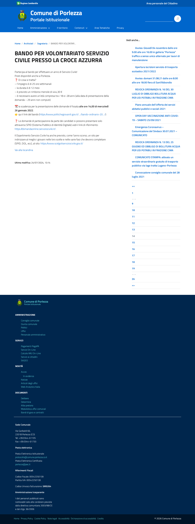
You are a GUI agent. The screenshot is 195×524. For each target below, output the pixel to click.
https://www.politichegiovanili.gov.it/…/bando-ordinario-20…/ (72, 114)
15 (133, 242)
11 (133, 216)
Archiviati (28, 43)
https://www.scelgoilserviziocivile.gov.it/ (62, 143)
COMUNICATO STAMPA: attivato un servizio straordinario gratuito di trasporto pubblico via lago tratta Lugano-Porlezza (155, 161)
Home (20, 27)
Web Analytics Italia (30, 386)
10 (133, 210)
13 (133, 229)
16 (133, 249)
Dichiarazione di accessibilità (83, 518)
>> (133, 285)
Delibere (25, 398)
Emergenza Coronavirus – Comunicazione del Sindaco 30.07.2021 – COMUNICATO (154, 131)
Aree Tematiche (102, 27)
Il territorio (62, 27)
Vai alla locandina (24, 150)
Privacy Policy (27, 518)
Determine (26, 402)
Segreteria (42, 43)
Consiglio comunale (30, 320)
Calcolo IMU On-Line (31, 353)
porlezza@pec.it (22, 464)
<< (133, 186)
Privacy (120, 27)
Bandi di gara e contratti (32, 412)
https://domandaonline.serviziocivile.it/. (35, 129)
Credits (100, 518)
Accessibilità (63, 518)
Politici (24, 327)
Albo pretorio (27, 405)
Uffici (23, 331)
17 (133, 255)
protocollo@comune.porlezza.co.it (31, 457)
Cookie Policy (40, 518)
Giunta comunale (29, 324)
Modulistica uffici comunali (33, 409)
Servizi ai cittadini (29, 357)
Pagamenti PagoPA (30, 346)
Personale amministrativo (33, 334)
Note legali (52, 518)
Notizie (24, 379)
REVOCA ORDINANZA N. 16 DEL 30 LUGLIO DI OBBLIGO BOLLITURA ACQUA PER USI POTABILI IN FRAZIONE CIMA (154, 93)
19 (133, 268)
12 (133, 223)
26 (133, 278)
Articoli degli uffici (29, 383)
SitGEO (24, 360)
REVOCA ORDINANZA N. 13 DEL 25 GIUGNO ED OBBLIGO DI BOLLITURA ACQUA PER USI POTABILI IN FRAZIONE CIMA (156, 146)
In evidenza (28, 376)
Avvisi (24, 372)
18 (133, 262)
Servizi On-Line (28, 349)
